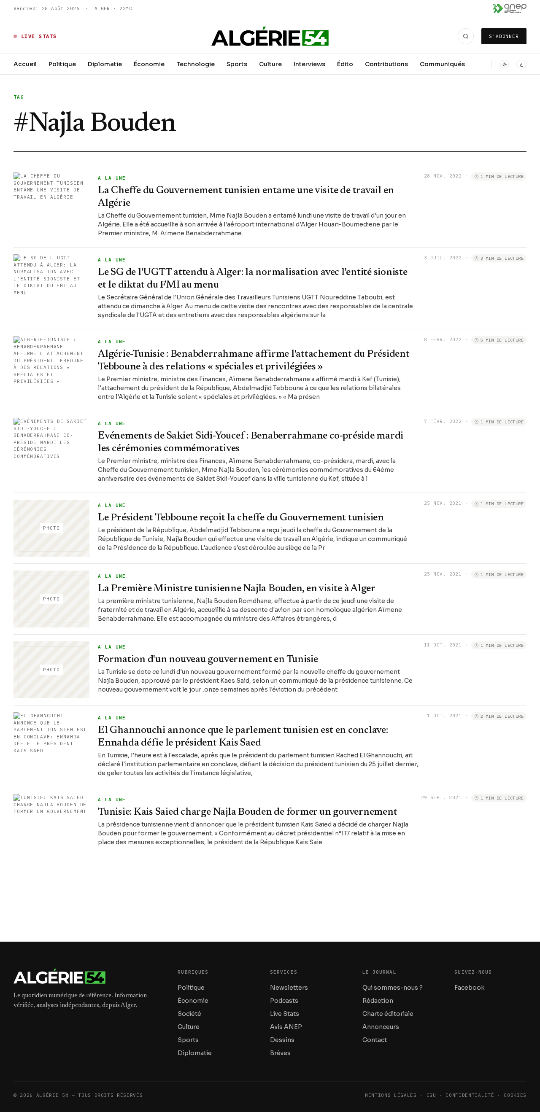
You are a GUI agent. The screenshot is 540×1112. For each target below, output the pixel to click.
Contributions (386, 64)
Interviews (309, 64)
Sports (237, 64)
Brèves (280, 1053)
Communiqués (442, 64)
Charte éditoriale (387, 1014)
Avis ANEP (286, 1027)
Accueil (25, 64)
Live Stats (284, 1014)
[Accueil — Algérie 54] (270, 36)
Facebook (469, 987)
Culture (270, 64)
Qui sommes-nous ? (392, 987)
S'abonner (504, 36)
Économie (149, 64)
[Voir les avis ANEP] (509, 8)
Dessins (282, 1040)
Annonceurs (380, 1027)
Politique (62, 64)
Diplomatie (105, 64)
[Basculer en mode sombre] (504, 64)
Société (189, 1014)
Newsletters (289, 987)
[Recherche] (466, 36)
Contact (374, 1040)
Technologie (195, 64)
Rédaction (377, 1000)
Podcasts (284, 1000)
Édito (345, 64)
